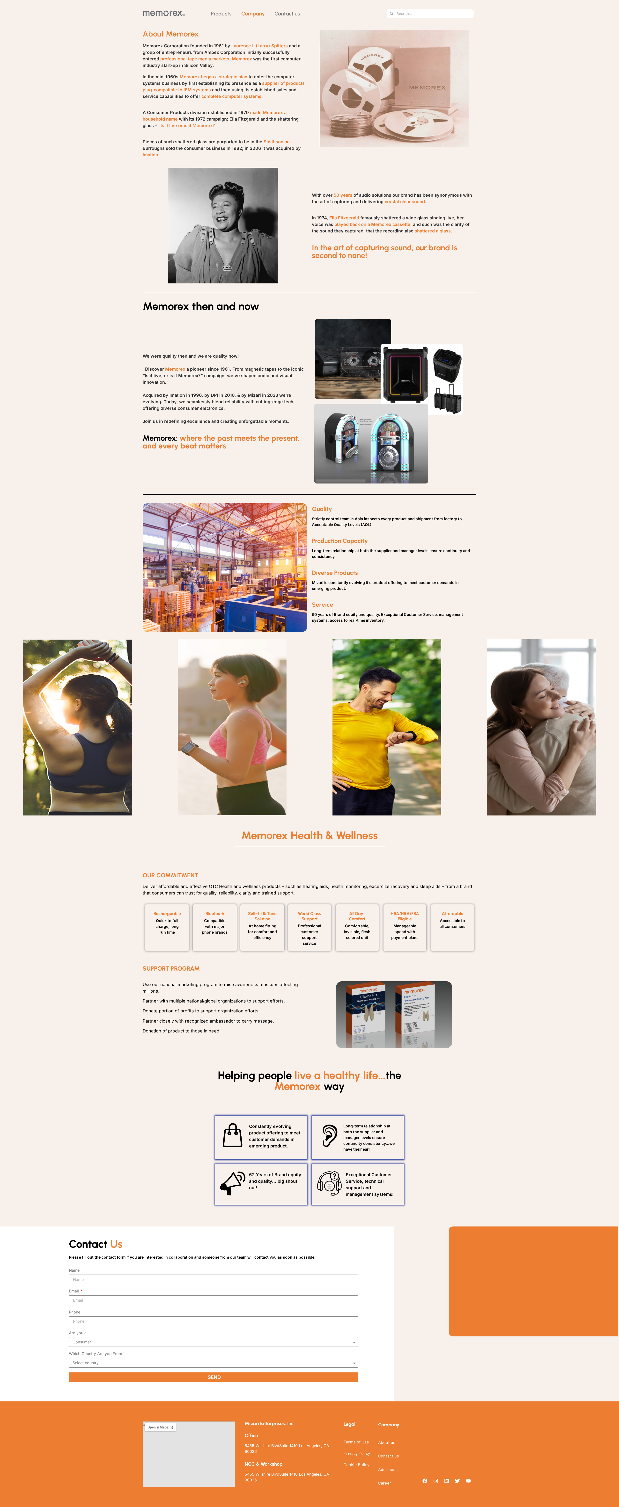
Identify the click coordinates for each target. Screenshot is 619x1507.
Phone (74, 1312)
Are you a (78, 1333)
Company (253, 13)
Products (221, 13)
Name (74, 1270)
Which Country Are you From (95, 1354)
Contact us (287, 13)
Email (74, 1291)
